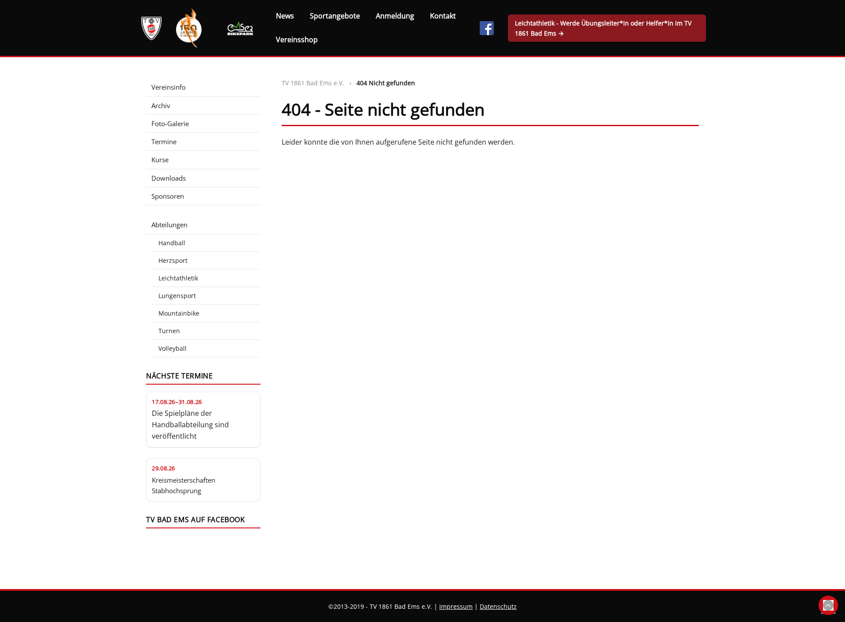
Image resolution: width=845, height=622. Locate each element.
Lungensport (177, 295)
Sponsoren (167, 196)
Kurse (160, 159)
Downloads (168, 178)
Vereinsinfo (168, 87)
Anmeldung (395, 16)
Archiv (160, 105)
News (285, 16)
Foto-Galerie (170, 123)
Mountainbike (178, 313)
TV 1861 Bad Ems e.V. (313, 83)
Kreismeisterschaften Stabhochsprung (183, 485)
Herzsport (172, 260)
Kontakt (443, 16)
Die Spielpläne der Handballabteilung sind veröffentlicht (190, 424)
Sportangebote (335, 16)
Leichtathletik (178, 278)
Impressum (456, 606)
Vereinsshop (297, 39)
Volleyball (172, 348)
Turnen (169, 331)
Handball (171, 243)
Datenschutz (498, 606)
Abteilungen (169, 224)
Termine (163, 141)
